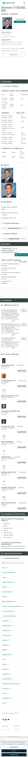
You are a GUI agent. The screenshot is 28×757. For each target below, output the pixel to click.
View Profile (24, 310)
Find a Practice (5, 729)
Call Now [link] (15, 54)
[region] (14, 747)
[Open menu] (24, 2)
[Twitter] (8, 719)
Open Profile (22, 371)
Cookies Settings (14, 747)
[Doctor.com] (8, 3)
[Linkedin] (6, 719)
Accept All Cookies (14, 754)
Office (13, 338)
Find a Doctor (17, 729)
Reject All (14, 750)
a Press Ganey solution (10, 713)
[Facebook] (3, 719)
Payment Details (14, 238)
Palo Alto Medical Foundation (15, 311)
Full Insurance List (14, 228)
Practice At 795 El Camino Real (16, 325)
